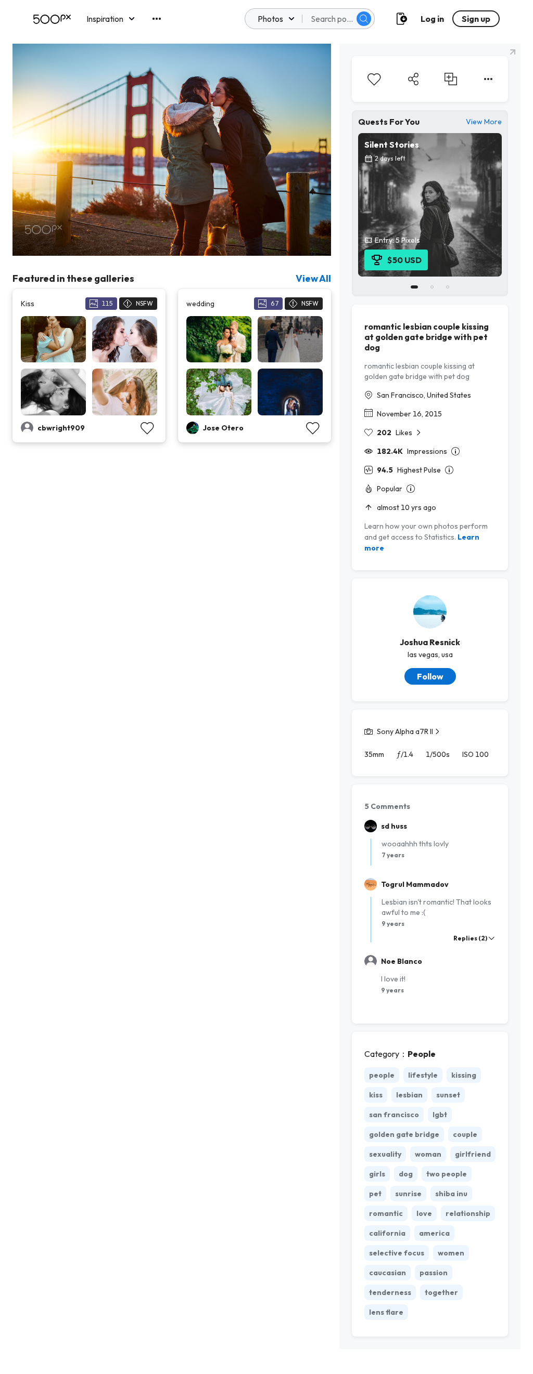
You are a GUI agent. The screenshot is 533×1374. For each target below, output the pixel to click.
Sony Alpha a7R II (405, 731)
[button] (364, 18)
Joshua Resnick (430, 642)
